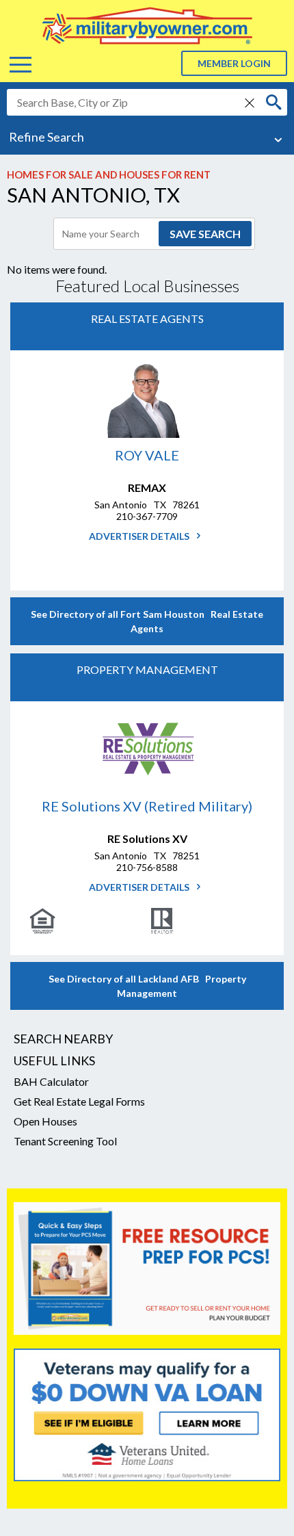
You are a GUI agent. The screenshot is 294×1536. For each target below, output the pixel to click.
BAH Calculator (51, 1081)
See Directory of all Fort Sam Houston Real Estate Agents (147, 621)
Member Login (234, 63)
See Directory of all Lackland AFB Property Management (147, 986)
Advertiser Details (140, 536)
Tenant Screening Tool (65, 1140)
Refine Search (46, 136)
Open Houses (45, 1121)
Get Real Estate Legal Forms (79, 1101)
